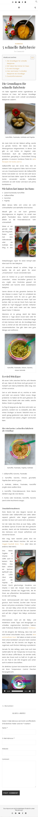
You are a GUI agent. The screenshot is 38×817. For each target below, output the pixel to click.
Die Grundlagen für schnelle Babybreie (17, 62)
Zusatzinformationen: (14, 76)
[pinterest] (16, 2)
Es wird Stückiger (13, 68)
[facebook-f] (22, 2)
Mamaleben (8, 706)
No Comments (19, 51)
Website (5, 749)
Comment (5, 759)
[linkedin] (25, 2)
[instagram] (13, 2)
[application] (19, 684)
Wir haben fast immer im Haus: (18, 66)
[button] (36, 2)
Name (5, 728)
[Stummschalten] (30, 691)
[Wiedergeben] (5, 691)
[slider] (17, 691)
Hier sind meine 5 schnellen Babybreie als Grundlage (17, 72)
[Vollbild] (33, 691)
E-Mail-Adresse (8, 738)
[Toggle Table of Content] (31, 58)
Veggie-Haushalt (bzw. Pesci (13, 544)
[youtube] (19, 2)
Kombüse (19, 44)
